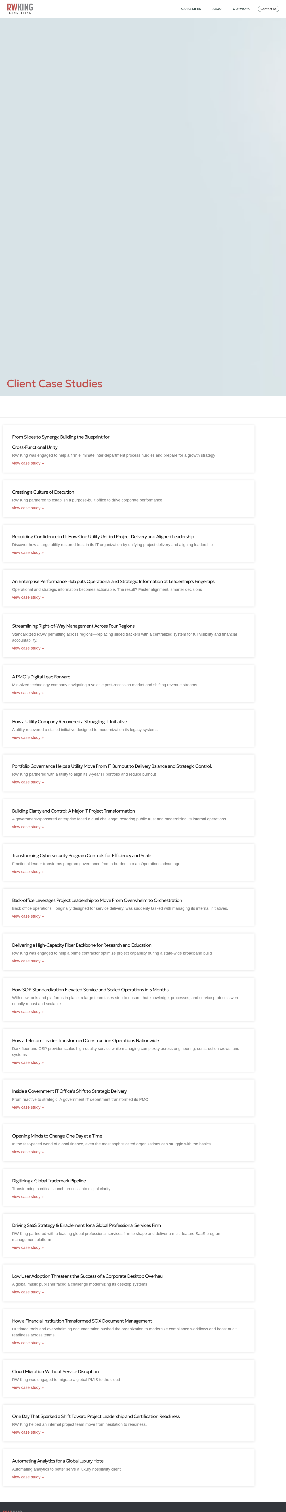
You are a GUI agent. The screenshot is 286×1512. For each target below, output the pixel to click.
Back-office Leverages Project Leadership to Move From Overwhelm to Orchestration (97, 900)
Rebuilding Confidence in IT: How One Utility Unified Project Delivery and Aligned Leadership (103, 537)
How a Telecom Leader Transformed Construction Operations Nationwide (85, 1040)
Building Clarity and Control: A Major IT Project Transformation (73, 811)
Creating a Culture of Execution (43, 492)
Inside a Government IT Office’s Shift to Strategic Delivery (69, 1091)
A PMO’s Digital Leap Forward (41, 677)
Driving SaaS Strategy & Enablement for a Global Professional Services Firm (86, 1225)
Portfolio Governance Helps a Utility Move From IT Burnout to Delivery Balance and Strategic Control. (112, 766)
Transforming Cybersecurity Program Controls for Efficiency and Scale (81, 855)
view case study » (28, 463)
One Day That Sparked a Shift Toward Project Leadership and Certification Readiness (96, 1416)
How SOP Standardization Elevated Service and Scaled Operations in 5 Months (90, 990)
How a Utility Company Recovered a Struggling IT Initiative (69, 722)
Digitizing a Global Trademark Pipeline (49, 1181)
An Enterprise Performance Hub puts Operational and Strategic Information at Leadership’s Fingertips (113, 581)
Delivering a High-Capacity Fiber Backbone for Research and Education (81, 945)
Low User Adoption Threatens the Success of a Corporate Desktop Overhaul (87, 1276)
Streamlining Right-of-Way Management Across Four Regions (73, 626)
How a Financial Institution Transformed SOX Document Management (82, 1321)
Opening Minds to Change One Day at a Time (57, 1136)
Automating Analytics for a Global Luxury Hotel (58, 1461)
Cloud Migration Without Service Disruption (55, 1371)
